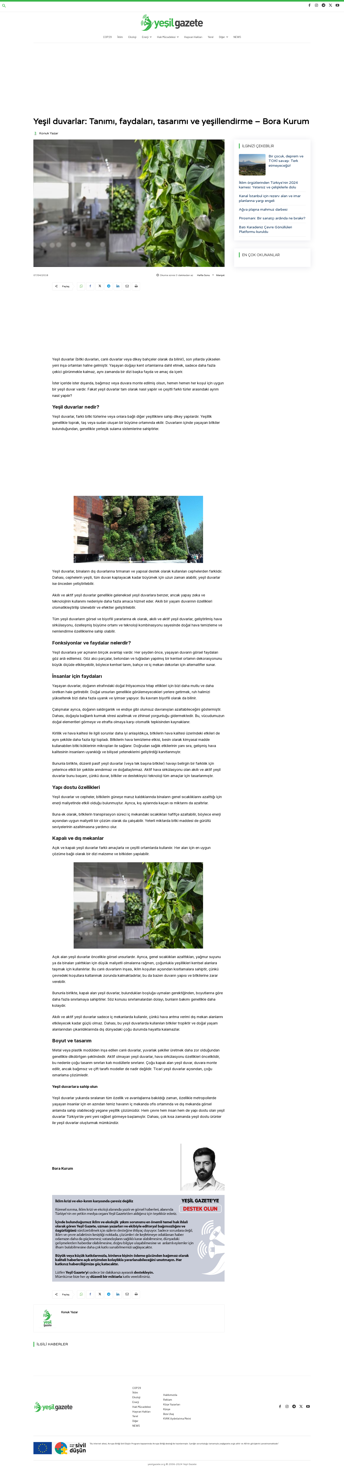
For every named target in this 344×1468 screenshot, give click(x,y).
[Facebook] (309, 5)
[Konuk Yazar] (36, 133)
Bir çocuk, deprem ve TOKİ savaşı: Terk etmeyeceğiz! (286, 161)
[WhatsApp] (81, 286)
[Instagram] (316, 5)
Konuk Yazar (48, 133)
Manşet (220, 275)
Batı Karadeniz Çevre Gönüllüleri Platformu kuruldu (265, 229)
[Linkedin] (118, 286)
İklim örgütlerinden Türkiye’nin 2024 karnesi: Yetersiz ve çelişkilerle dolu (268, 184)
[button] (4, 6)
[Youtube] (337, 5)
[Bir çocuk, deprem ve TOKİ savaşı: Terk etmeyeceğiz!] (252, 164)
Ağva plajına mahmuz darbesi (263, 209)
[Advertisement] (172, 73)
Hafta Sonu (203, 275)
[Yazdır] (136, 286)
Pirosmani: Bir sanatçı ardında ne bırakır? (272, 218)
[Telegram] (323, 5)
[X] (330, 5)
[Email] (127, 286)
